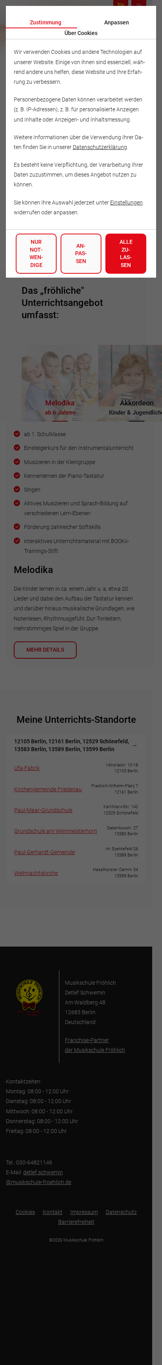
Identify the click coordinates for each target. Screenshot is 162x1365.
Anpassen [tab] (116, 22)
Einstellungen (126, 202)
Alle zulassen (126, 253)
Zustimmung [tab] (45, 22)
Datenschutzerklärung (100, 147)
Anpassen (81, 253)
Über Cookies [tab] (81, 33)
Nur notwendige (36, 253)
